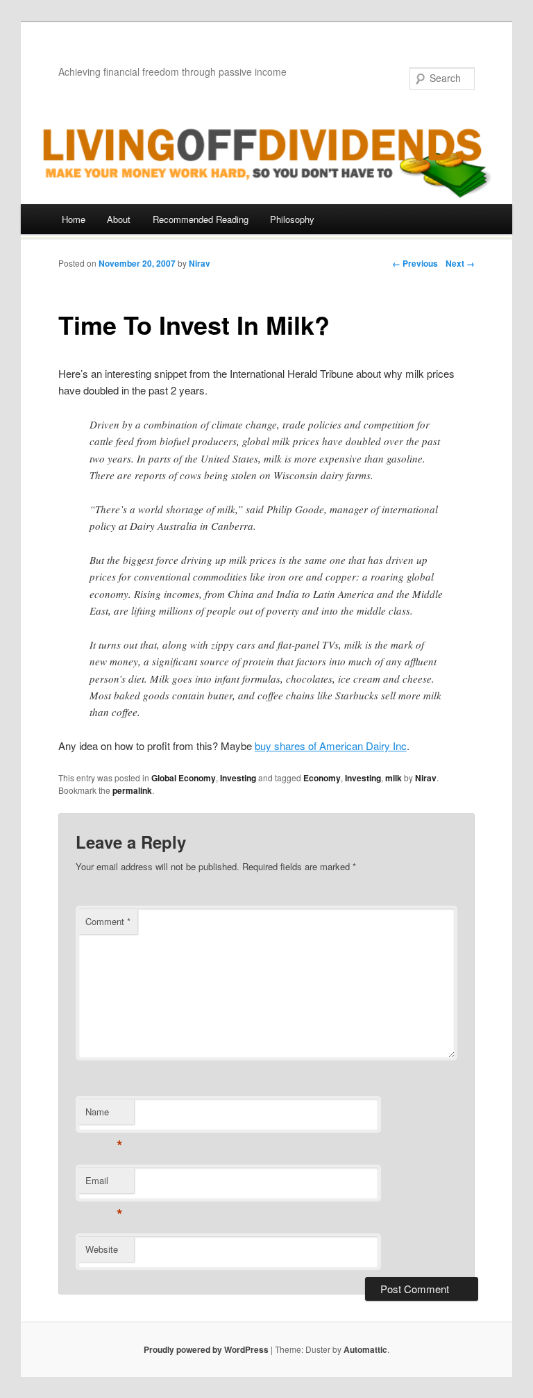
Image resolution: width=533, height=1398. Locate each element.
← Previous (415, 263)
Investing (238, 778)
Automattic (365, 1349)
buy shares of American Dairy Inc (331, 745)
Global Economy (183, 778)
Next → (460, 263)
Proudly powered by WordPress (206, 1349)
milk (393, 778)
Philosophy (292, 219)
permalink (132, 790)
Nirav (199, 263)
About (118, 219)
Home (73, 219)
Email (103, 1184)
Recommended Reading (200, 219)
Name (103, 1115)
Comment (107, 921)
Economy (322, 778)
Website (101, 1249)
